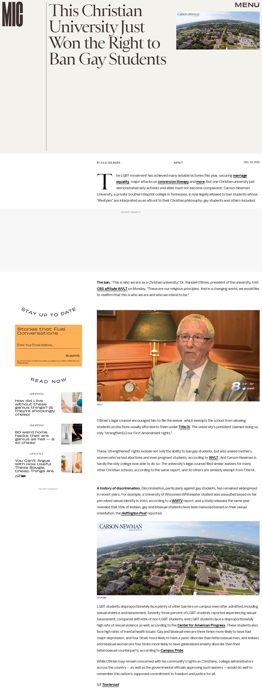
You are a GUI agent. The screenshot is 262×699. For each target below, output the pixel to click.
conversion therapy (173, 182)
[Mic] (12, 14)
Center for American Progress (201, 625)
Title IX (184, 427)
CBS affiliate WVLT (112, 289)
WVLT (213, 458)
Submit (73, 355)
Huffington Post (134, 513)
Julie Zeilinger (110, 162)
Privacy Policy (22, 363)
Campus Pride (172, 650)
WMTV (177, 501)
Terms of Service (69, 361)
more (200, 182)
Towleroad (110, 685)
